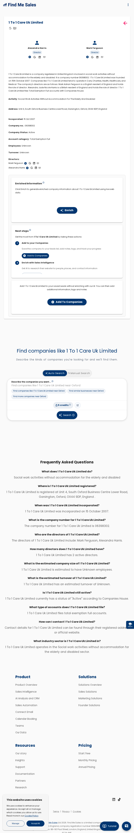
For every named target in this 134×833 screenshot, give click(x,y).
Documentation (25, 774)
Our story (21, 753)
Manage (15, 823)
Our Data (20, 732)
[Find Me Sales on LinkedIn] (114, 799)
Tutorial (112, 826)
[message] (126, 826)
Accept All (35, 823)
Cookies (77, 811)
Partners (20, 780)
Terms (56, 811)
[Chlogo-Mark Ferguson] (102, 57)
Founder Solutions (89, 705)
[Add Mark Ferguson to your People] (25, 163)
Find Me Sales (51, 822)
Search (67, 415)
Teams (19, 725)
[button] (38, 391)
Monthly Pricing (87, 760)
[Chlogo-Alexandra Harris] (44, 57)
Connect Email (24, 712)
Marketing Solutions (90, 698)
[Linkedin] (40, 57)
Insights (20, 760)
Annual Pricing (86, 767)
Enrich (69, 210)
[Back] (125, 23)
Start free (84, 753)
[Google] (10, 28)
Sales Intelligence (26, 691)
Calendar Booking (26, 719)
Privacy (66, 811)
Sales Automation (26, 705)
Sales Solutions (87, 691)
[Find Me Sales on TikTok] (119, 799)
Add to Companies (37, 255)
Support (20, 767)
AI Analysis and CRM (27, 698)
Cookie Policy (31, 815)
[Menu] (128, 5)
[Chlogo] (15, 28)
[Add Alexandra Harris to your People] (27, 168)
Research (21, 787)
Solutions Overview (90, 685)
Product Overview (26, 685)
